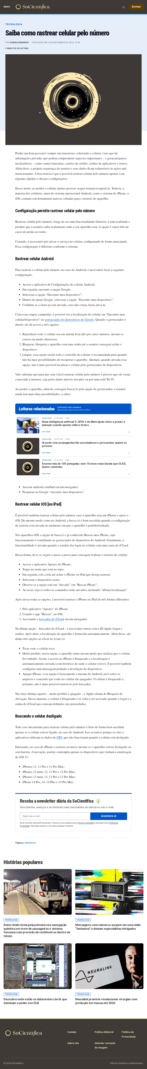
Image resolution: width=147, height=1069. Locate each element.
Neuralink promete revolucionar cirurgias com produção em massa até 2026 (106, 1001)
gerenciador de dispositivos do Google (69, 319)
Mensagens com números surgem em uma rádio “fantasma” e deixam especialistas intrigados (108, 926)
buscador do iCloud (51, 619)
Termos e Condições (86, 823)
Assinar (136, 6)
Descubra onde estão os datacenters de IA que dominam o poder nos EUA (35, 1001)
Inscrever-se (108, 816)
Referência (30, 843)
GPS (59, 737)
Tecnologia (13, 24)
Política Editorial (104, 1032)
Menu (7, 7)
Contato (71, 1032)
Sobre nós (73, 1043)
